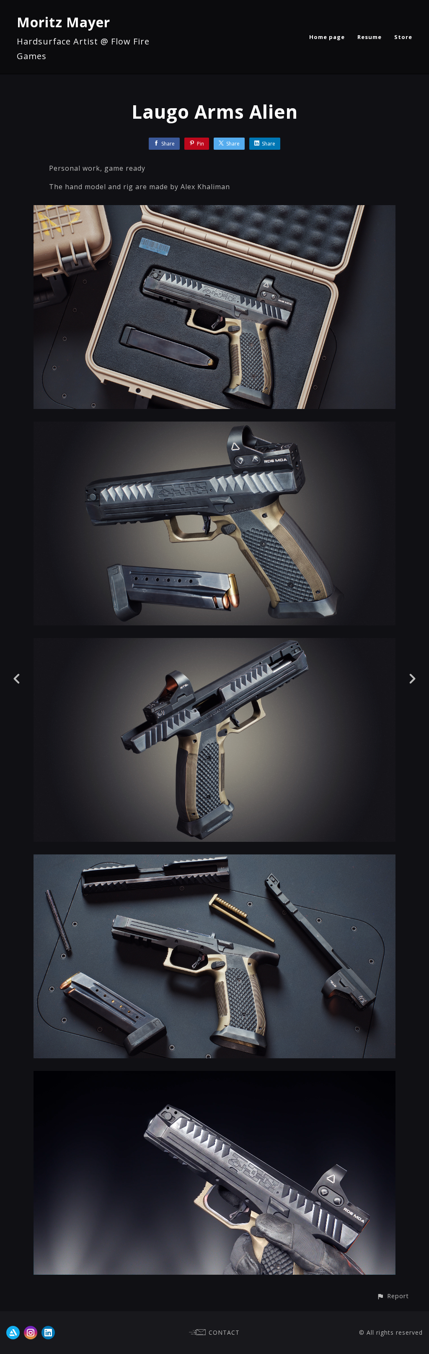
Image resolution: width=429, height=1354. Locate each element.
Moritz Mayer (63, 22)
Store (403, 37)
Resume (369, 37)
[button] (392, 1296)
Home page (327, 37)
